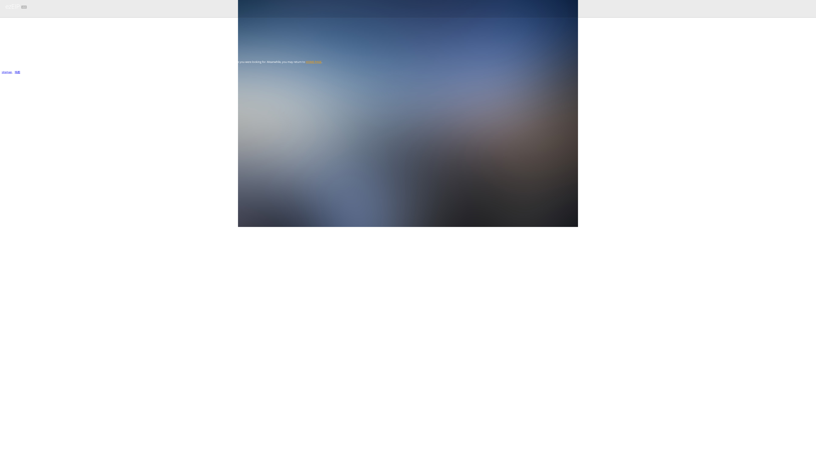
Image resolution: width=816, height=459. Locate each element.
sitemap (7, 72)
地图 (17, 72)
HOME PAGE (314, 62)
